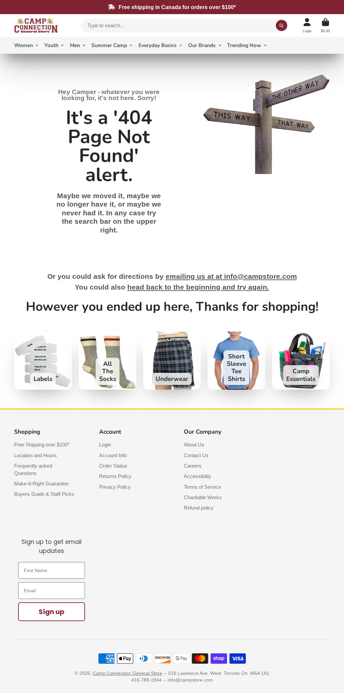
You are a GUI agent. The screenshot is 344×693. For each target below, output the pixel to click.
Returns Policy (115, 476)
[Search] (281, 25)
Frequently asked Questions (33, 469)
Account (307, 25)
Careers (193, 466)
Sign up (51, 611)
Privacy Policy (115, 487)
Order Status (113, 466)
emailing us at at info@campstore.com (231, 276)
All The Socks (107, 360)
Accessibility (197, 476)
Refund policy (199, 508)
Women (23, 45)
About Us (194, 444)
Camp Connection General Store (127, 673)
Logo (36, 25)
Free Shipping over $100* (42, 444)
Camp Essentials (301, 360)
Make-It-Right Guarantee (41, 483)
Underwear (172, 360)
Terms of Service (202, 487)
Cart (325, 25)
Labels (43, 360)
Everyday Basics (157, 45)
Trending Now (244, 45)
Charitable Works (203, 497)
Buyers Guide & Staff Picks (44, 494)
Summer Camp (109, 45)
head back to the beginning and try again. (198, 287)
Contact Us (196, 455)
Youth (51, 45)
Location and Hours (35, 455)
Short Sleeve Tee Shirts (236, 360)
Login (105, 444)
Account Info (113, 455)
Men (75, 45)
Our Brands (202, 45)
